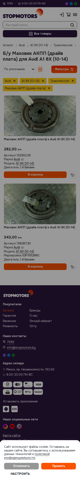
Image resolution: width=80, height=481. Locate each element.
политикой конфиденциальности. (27, 456)
